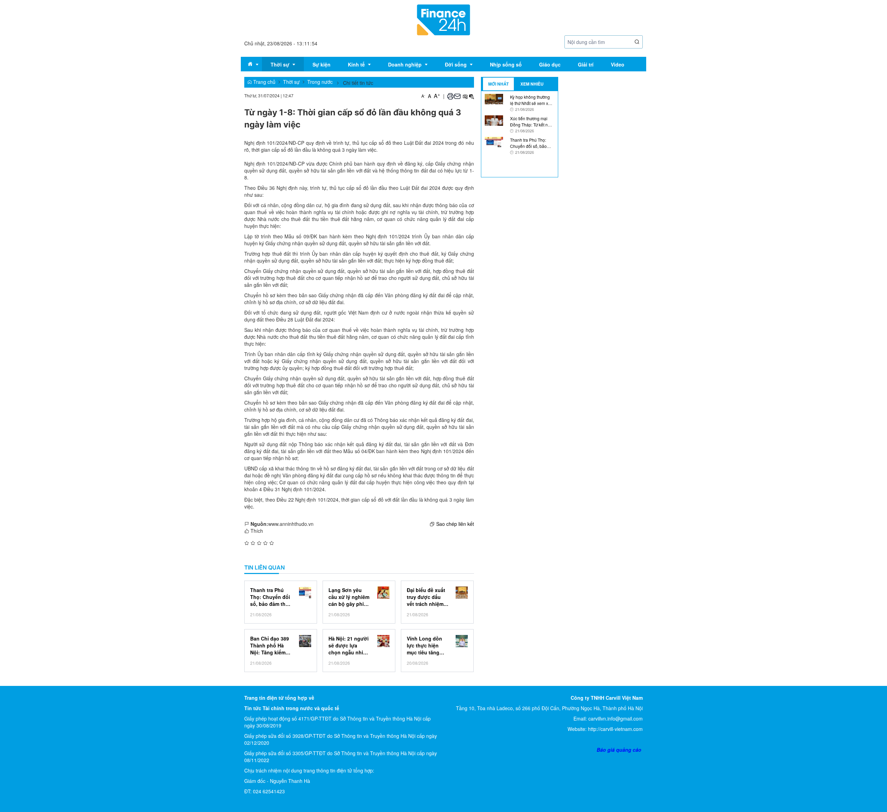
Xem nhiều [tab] (532, 84)
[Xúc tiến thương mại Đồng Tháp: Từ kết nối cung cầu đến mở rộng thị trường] (494, 119)
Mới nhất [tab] (498, 84)
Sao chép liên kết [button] (455, 523)
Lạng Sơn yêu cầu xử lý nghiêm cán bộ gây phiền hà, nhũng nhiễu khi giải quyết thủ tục (349, 596)
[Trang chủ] (443, 19)
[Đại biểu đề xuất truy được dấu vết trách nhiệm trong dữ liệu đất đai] (462, 592)
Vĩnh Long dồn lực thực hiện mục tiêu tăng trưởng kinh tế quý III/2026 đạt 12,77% (425, 645)
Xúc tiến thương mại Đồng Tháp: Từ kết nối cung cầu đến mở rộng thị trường (531, 121)
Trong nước (320, 81)
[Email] (457, 96)
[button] (637, 42)
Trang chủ (263, 81)
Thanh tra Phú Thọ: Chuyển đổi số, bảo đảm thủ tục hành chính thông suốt (270, 596)
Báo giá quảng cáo (619, 749)
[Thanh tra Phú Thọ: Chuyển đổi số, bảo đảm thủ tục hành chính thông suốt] (305, 592)
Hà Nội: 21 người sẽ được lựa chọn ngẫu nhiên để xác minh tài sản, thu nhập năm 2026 (348, 645)
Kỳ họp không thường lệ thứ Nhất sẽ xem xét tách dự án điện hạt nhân (531, 100)
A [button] (423, 96)
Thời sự (291, 81)
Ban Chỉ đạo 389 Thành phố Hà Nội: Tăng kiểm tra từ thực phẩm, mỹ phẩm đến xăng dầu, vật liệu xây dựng (270, 645)
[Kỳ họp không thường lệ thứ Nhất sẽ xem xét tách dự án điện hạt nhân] (494, 98)
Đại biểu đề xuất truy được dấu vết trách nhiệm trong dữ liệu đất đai (427, 596)
